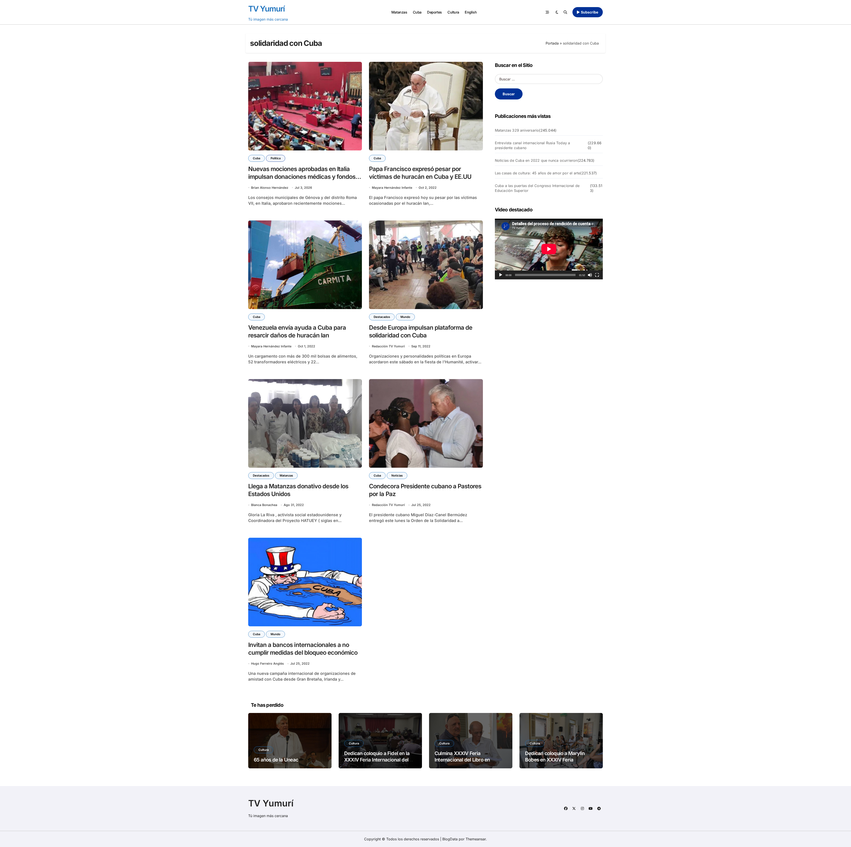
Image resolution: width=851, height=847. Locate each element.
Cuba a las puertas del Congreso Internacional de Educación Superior (537, 188)
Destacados (382, 317)
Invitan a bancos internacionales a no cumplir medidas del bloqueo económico (302, 648)
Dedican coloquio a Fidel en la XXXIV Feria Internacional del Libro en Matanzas (377, 759)
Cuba (417, 12)
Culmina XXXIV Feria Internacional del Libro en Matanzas (462, 759)
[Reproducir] (500, 275)
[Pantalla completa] (597, 275)
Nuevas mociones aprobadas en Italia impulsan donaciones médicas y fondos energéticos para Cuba (301, 176)
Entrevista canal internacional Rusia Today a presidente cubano (532, 145)
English (471, 12)
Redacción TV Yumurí (388, 346)
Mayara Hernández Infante (392, 187)
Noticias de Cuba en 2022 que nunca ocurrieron (536, 160)
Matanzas (399, 12)
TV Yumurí (266, 8)
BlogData (450, 839)
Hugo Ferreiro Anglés (267, 663)
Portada (552, 43)
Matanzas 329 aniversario (517, 130)
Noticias (397, 475)
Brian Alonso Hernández (269, 187)
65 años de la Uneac (276, 760)
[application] (549, 249)
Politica (276, 158)
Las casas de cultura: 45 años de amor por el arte (537, 173)
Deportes (434, 12)
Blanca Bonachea (264, 505)
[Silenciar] (590, 275)
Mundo (405, 317)
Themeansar (476, 839)
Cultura (453, 12)
